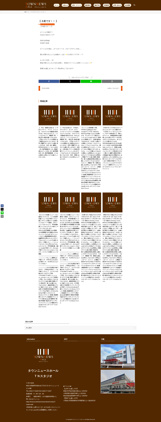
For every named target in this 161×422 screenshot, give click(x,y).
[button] (49, 81)
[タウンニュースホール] (36, 5)
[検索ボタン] (134, 5)
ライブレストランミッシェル (47, 24)
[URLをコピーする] (112, 81)
